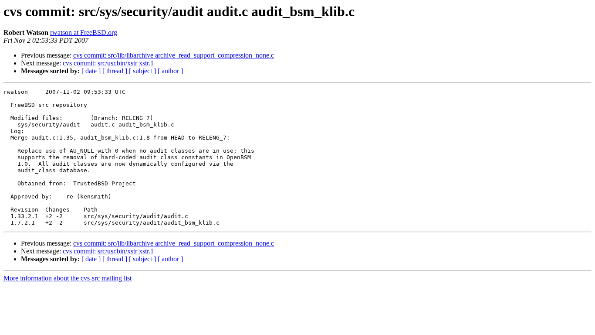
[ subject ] (142, 71)
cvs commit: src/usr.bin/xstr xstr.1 (108, 63)
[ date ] (91, 71)
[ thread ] (114, 71)
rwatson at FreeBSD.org (83, 32)
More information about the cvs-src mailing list (67, 278)
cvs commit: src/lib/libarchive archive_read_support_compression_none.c (173, 55)
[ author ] (170, 71)
